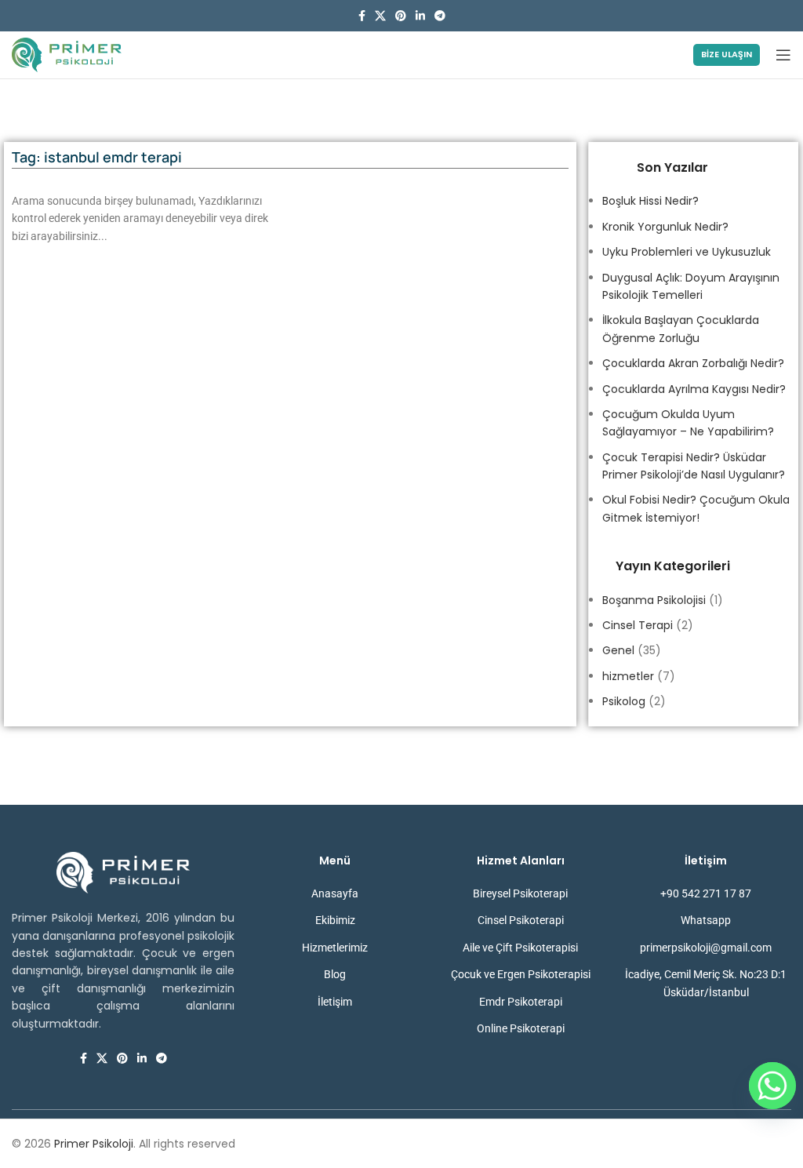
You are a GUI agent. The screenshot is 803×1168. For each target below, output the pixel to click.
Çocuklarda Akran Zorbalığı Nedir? (693, 363)
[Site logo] (67, 54)
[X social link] (380, 16)
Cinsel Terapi (637, 625)
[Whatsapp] (772, 1085)
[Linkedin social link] (420, 16)
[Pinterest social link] (401, 16)
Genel (618, 650)
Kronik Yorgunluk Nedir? (665, 227)
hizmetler (628, 676)
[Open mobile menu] (783, 55)
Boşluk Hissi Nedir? (650, 201)
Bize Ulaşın (726, 54)
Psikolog (623, 701)
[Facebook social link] (362, 16)
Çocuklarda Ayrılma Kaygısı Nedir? (694, 389)
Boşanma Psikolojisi (654, 600)
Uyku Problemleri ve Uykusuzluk (686, 252)
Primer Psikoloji (93, 1144)
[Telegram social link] (440, 16)
